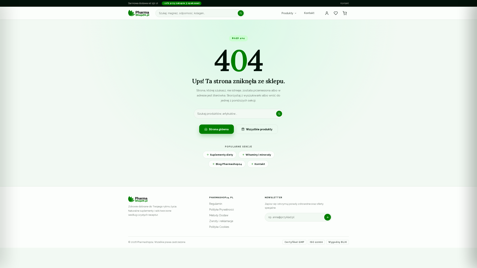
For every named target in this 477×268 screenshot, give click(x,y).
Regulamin (215, 203)
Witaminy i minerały (258, 154)
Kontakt (344, 3)
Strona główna (219, 129)
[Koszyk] (345, 13)
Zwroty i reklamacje (221, 221)
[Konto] (327, 13)
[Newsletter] (327, 217)
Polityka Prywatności (221, 209)
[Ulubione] (336, 13)
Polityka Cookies (219, 226)
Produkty (287, 13)
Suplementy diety (221, 154)
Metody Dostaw (218, 215)
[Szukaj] (241, 13)
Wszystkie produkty (259, 129)
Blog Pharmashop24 (229, 163)
